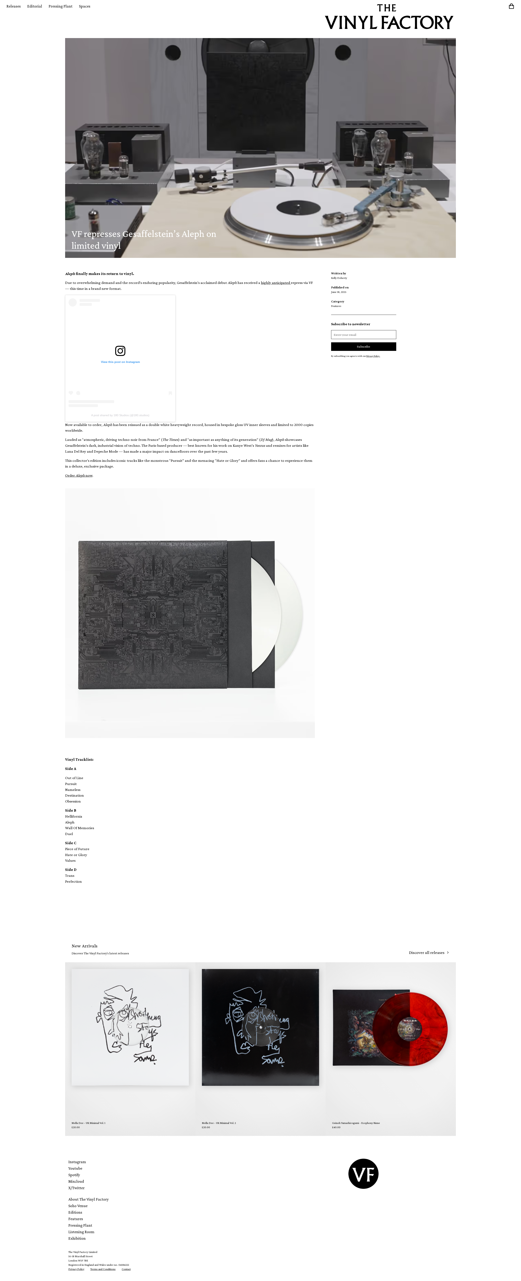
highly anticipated (276, 282)
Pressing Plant (60, 6)
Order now (78, 475)
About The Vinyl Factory (88, 1199)
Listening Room (81, 1232)
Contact (126, 1269)
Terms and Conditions (103, 1269)
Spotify (74, 1175)
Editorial (34, 6)
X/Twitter (76, 1188)
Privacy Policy (76, 1269)
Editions (75, 1212)
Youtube (75, 1168)
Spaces (84, 6)
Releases (14, 6)
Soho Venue (78, 1205)
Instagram (77, 1161)
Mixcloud (76, 1181)
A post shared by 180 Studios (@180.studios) (120, 415)
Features (75, 1218)
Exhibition (77, 1238)
